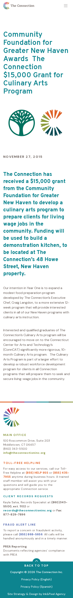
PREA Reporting (15, 546)
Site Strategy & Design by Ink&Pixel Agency (36, 594)
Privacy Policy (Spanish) (37, 586)
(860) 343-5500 (15, 449)
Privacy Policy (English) (36, 579)
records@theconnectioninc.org (27, 510)
